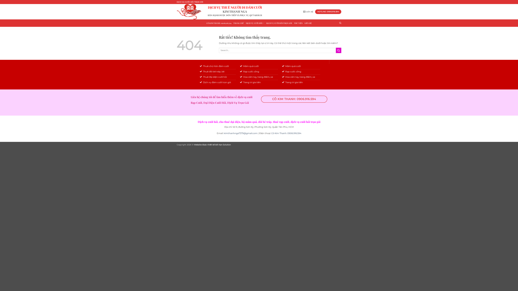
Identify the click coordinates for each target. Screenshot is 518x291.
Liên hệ (308, 23)
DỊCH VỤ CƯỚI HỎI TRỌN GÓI (279, 23)
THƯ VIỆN (298, 23)
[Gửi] (338, 50)
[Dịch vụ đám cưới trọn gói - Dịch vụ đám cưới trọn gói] (190, 11)
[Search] (340, 23)
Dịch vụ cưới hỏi (254, 23)
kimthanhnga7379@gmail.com (240, 133)
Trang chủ (238, 23)
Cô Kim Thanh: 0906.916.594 (219, 23)
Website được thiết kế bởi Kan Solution (212, 144)
